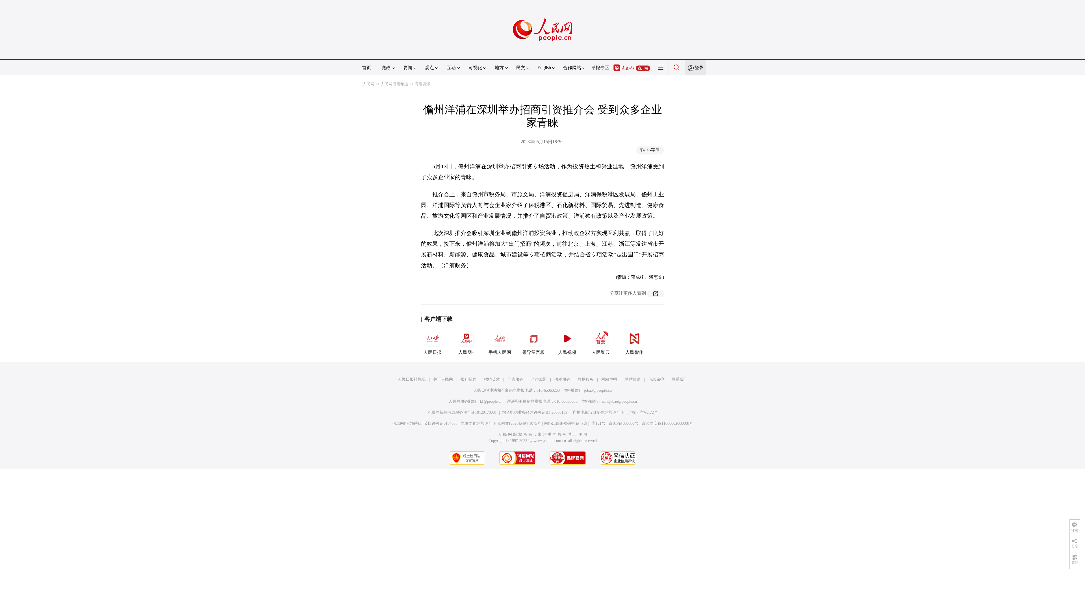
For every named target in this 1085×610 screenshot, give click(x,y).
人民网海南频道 (394, 84)
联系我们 (679, 379)
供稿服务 (562, 379)
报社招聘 (468, 379)
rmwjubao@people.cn (619, 401)
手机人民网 (500, 352)
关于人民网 (443, 379)
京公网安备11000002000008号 (667, 423)
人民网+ (466, 352)
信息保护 (656, 379)
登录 (699, 67)
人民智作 (634, 352)
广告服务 (515, 379)
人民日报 (433, 352)
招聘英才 (492, 379)
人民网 (368, 84)
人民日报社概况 (412, 379)
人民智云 (601, 352)
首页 (366, 67)
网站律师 (633, 379)
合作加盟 (539, 379)
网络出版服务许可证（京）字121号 (575, 423)
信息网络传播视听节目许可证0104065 (424, 423)
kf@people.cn (491, 401)
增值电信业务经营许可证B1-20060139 (534, 412)
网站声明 (609, 379)
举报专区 (600, 67)
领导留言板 (533, 352)
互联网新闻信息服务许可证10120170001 (462, 412)
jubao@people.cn (598, 390)
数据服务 (586, 379)
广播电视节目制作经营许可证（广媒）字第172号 (615, 412)
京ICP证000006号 (624, 423)
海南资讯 (422, 84)
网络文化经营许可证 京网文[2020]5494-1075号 (501, 423)
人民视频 (567, 352)
